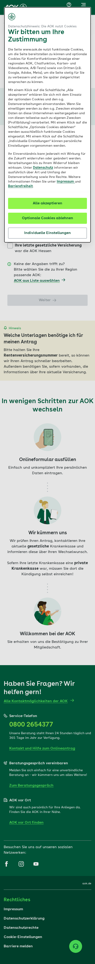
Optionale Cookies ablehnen (47, 218)
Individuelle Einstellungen (47, 233)
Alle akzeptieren (47, 203)
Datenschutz (43, 167)
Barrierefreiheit (20, 186)
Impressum (66, 181)
